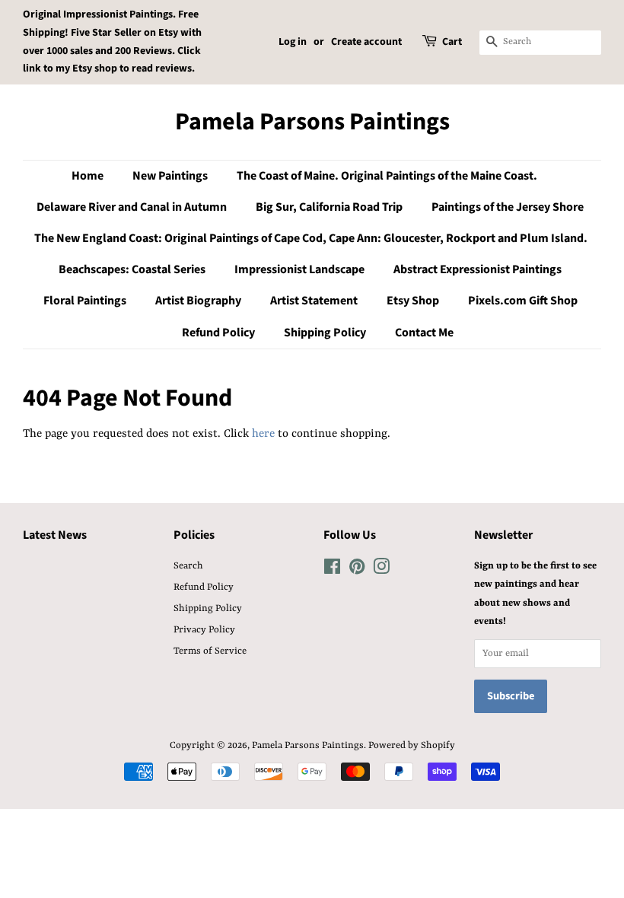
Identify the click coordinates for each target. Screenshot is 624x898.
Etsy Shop (413, 300)
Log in (293, 41)
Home (87, 175)
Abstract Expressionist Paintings (477, 269)
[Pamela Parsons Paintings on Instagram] (381, 570)
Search (188, 566)
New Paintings (170, 175)
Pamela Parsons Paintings (312, 121)
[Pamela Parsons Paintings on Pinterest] (357, 570)
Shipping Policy (325, 332)
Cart (452, 41)
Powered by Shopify (411, 745)
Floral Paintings (84, 300)
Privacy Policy (204, 629)
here (263, 434)
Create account (366, 41)
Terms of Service (210, 651)
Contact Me (424, 332)
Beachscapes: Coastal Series (132, 269)
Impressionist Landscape (299, 269)
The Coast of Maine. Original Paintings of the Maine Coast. (387, 175)
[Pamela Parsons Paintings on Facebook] (332, 570)
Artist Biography (198, 300)
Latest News (55, 535)
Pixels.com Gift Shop (523, 300)
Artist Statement (314, 300)
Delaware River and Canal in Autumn (132, 207)
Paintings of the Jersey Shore (507, 207)
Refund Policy (218, 332)
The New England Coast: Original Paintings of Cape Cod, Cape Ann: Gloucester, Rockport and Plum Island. (310, 238)
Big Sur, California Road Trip (329, 207)
